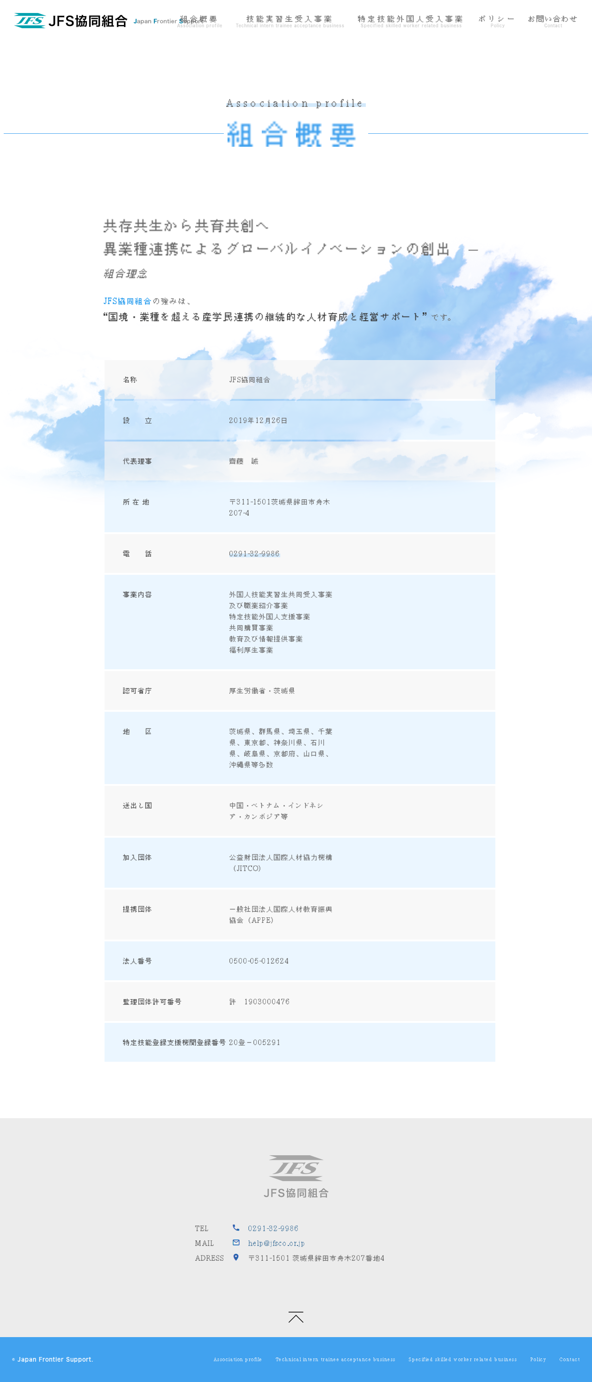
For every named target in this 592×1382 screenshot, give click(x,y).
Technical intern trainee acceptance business (335, 1359)
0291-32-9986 (254, 553)
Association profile (238, 1359)
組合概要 (199, 18)
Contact (570, 1359)
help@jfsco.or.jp (277, 1243)
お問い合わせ (553, 18)
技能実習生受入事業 (290, 18)
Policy (538, 1359)
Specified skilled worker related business (463, 1359)
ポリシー (497, 18)
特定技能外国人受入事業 (411, 18)
